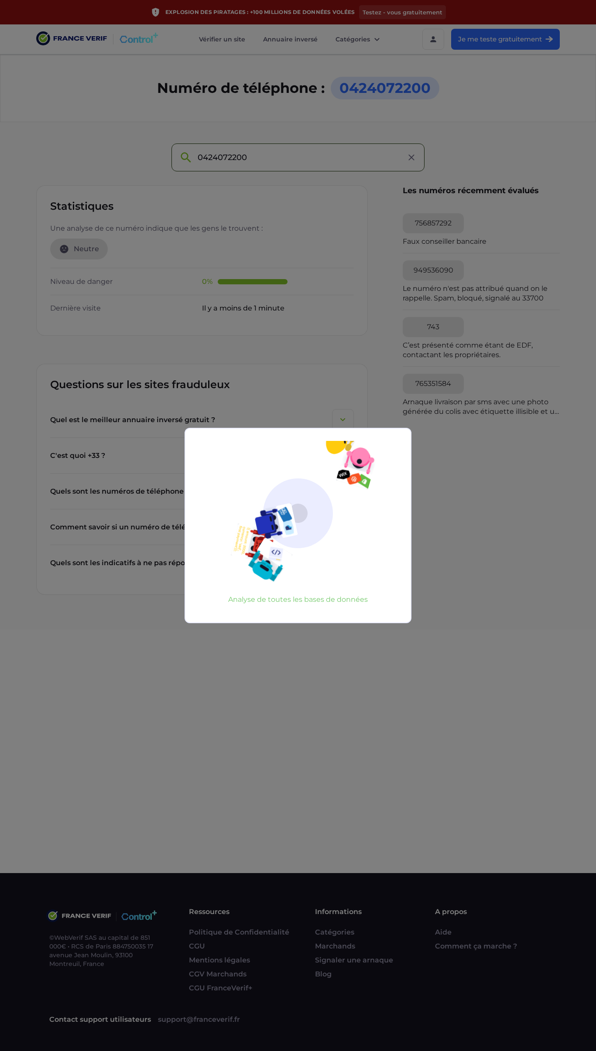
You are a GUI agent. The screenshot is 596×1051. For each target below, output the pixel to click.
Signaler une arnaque (354, 960)
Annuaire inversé (290, 39)
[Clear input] (411, 157)
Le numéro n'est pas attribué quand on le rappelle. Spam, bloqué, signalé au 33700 (475, 293)
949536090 (433, 270)
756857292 (433, 223)
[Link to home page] (71, 39)
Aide (443, 932)
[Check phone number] (185, 157)
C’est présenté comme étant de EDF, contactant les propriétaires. (468, 350)
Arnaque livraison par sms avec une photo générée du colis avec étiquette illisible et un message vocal (481, 407)
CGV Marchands (218, 974)
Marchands (335, 946)
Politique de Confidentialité (239, 932)
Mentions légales (219, 960)
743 (433, 327)
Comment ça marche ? (476, 946)
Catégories (353, 39)
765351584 (433, 383)
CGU (197, 946)
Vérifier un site (222, 39)
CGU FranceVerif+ (220, 988)
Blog (323, 974)
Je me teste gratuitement (500, 39)
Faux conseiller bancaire (444, 241)
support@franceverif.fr (199, 1019)
